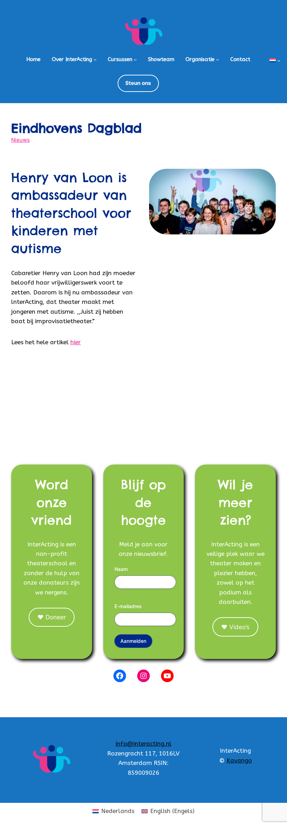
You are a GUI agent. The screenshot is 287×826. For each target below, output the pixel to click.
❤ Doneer (51, 617)
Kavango (239, 760)
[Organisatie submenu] (217, 59)
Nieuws (20, 139)
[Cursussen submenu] (135, 59)
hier (75, 342)
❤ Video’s (235, 627)
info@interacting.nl (143, 743)
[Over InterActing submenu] (95, 59)
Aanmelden (133, 641)
